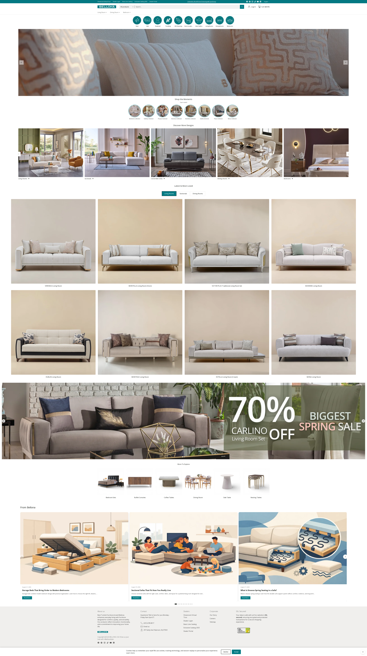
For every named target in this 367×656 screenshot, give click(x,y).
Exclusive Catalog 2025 (192, 628)
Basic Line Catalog (190, 624)
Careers (212, 618)
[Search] (242, 7)
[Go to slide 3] (179, 604)
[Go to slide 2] (183, 94)
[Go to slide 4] (181, 604)
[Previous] (18, 154)
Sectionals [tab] (183, 194)
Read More (27, 598)
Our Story (213, 615)
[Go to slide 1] (182, 456)
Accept (236, 652)
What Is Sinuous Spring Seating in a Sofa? (259, 590)
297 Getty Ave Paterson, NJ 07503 (155, 630)
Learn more (130, 653)
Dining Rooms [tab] (198, 194)
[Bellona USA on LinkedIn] (260, 2)
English (266, 1)
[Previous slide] (21, 62)
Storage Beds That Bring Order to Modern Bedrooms (45, 590)
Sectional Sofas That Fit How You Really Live (151, 590)
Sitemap (213, 622)
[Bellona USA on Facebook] (247, 2)
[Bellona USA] (106, 6)
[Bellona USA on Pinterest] (250, 2)
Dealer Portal (188, 631)
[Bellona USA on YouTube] (258, 2)
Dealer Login (188, 621)
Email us (146, 626)
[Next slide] (345, 62)
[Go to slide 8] (188, 604)
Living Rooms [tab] (169, 194)
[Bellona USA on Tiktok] (255, 2)
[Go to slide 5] (183, 604)
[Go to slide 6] (185, 604)
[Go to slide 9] (190, 604)
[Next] (348, 154)
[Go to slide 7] (186, 604)
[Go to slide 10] (191, 604)
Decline (225, 652)
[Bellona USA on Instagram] (252, 2)
